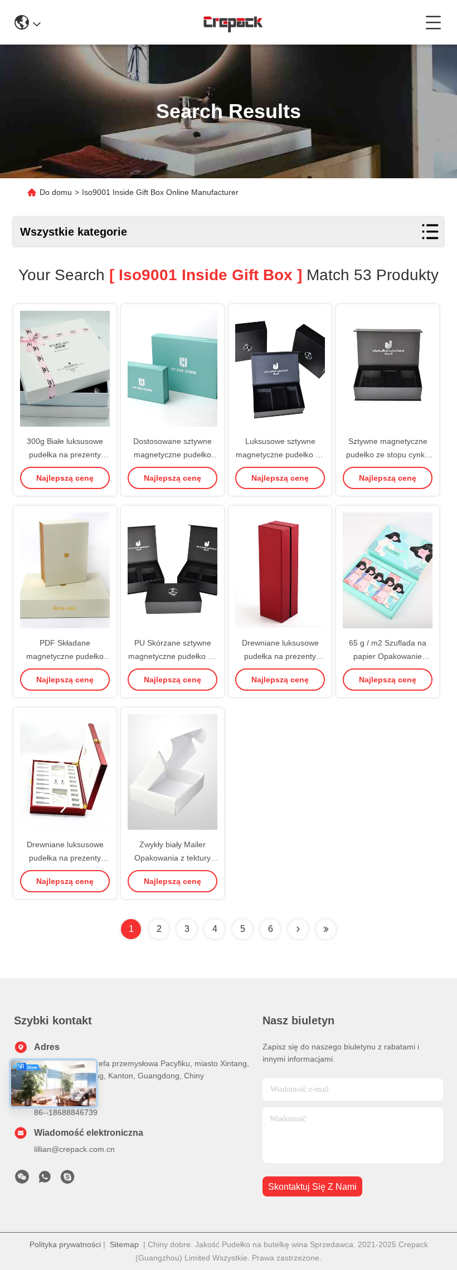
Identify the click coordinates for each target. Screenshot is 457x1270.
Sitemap (124, 1244)
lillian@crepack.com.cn (74, 1149)
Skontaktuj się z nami (312, 1186)
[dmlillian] (67, 1179)
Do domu (56, 192)
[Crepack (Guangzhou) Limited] (233, 22)
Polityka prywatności (65, 1244)
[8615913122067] (44, 1179)
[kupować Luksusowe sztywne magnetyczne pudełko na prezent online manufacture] (280, 369)
